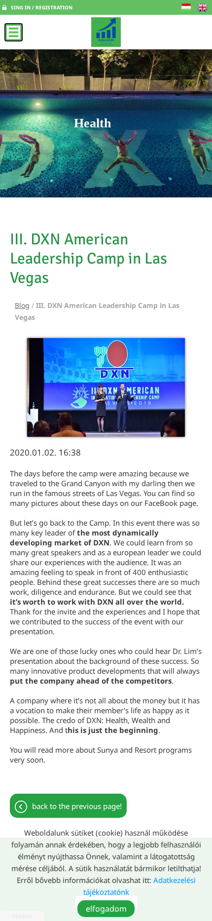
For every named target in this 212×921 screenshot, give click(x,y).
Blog (22, 305)
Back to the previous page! (77, 806)
